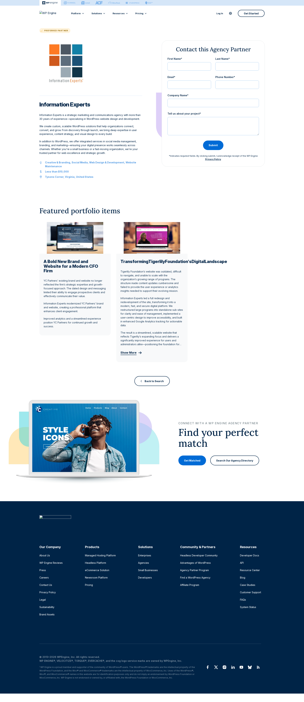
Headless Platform (95, 562)
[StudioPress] (132, 3)
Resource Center (250, 570)
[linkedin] (233, 667)
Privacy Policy (213, 159)
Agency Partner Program (194, 570)
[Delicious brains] (149, 3)
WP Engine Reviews (51, 562)
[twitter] (216, 667)
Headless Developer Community (199, 555)
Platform (76, 13)
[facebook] (207, 667)
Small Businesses (148, 570)
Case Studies (247, 584)
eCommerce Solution (97, 570)
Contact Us (45, 584)
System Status (248, 607)
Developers (145, 577)
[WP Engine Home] (52, 13)
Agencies (143, 562)
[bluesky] (250, 667)
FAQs (243, 599)
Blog (242, 577)
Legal (42, 599)
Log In (219, 13)
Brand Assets (47, 614)
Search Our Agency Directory (234, 460)
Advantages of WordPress (195, 562)
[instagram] (224, 667)
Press (42, 570)
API (242, 562)
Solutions (96, 13)
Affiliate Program (189, 584)
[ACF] (99, 3)
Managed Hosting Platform (100, 555)
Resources (119, 13)
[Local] (85, 3)
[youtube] (241, 667)
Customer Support (250, 592)
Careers (44, 577)
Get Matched (192, 460)
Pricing (139, 13)
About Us (44, 555)
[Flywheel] (69, 3)
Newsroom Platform (96, 577)
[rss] (258, 667)
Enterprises (144, 555)
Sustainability (46, 607)
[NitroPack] (114, 3)
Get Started (251, 13)
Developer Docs (249, 555)
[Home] (150, 524)
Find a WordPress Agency (195, 577)
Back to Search (154, 380)
